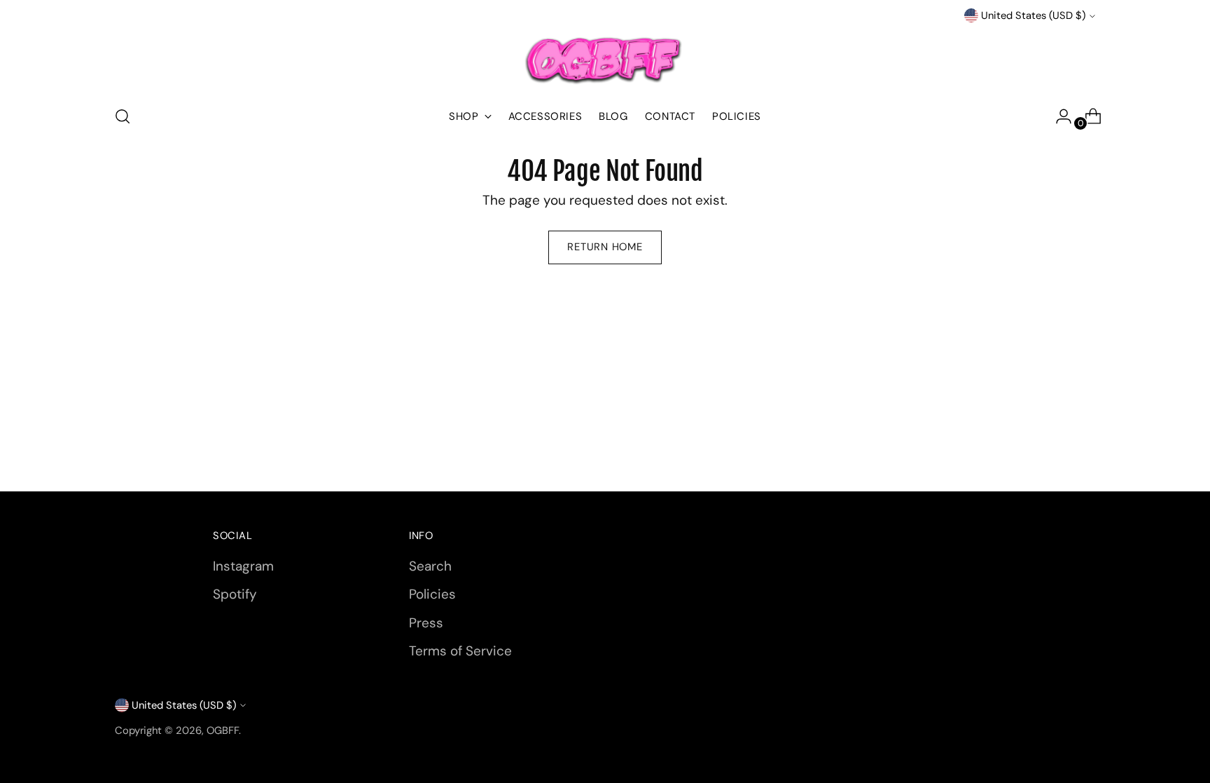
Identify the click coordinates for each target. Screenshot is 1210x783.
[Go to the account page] (1058, 116)
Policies (432, 594)
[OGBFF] (605, 59)
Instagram (243, 566)
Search (430, 566)
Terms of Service (460, 651)
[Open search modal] (123, 116)
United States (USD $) (1033, 15)
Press (426, 623)
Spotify (235, 594)
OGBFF (223, 730)
